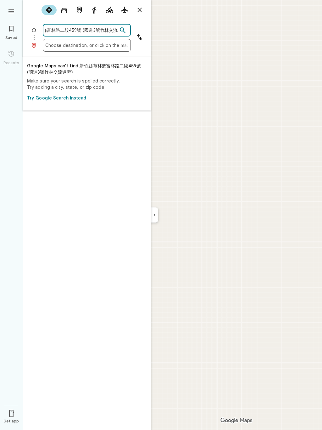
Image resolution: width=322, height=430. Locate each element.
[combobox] (81, 30)
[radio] (49, 10)
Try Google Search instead (56, 98)
